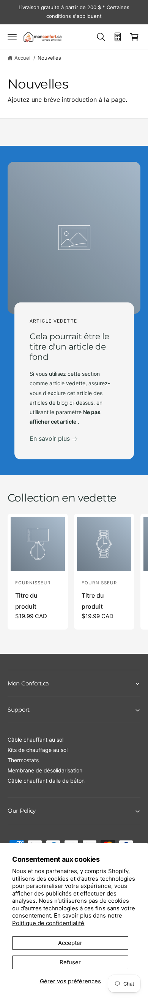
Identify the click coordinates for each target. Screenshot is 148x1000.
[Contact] (117, 36)
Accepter (70, 942)
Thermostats (23, 760)
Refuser (70, 962)
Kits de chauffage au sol (38, 750)
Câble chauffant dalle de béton (46, 780)
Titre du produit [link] (26, 601)
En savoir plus (50, 438)
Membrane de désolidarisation (45, 770)
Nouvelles (49, 58)
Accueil (22, 58)
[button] (12, 36)
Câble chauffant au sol (35, 739)
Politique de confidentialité (48, 923)
